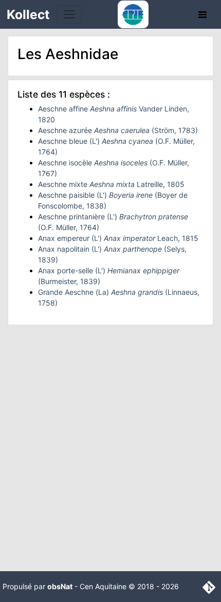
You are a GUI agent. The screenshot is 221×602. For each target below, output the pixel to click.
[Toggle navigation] (69, 14)
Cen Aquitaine (103, 586)
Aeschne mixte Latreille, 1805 (111, 184)
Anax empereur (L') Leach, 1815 (118, 238)
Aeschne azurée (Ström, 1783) (118, 130)
